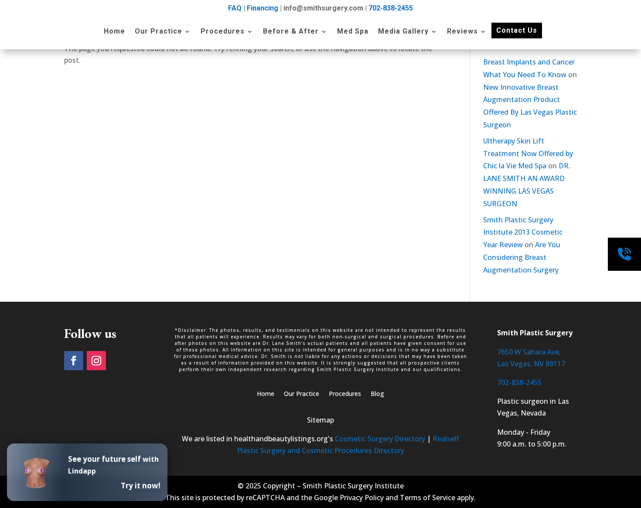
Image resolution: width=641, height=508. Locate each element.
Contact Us (516, 30)
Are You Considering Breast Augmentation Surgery (521, 257)
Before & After (291, 31)
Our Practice (158, 31)
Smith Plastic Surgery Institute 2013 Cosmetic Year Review (523, 232)
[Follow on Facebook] (73, 360)
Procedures (223, 31)
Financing (262, 8)
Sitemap (320, 420)
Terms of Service (427, 497)
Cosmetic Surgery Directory (380, 438)
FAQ (235, 8)
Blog (377, 394)
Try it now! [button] (140, 486)
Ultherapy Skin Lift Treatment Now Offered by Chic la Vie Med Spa (528, 153)
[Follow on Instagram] (96, 360)
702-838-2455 (390, 8)
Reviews (462, 31)
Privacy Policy (362, 497)
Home (114, 31)
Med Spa (352, 31)
